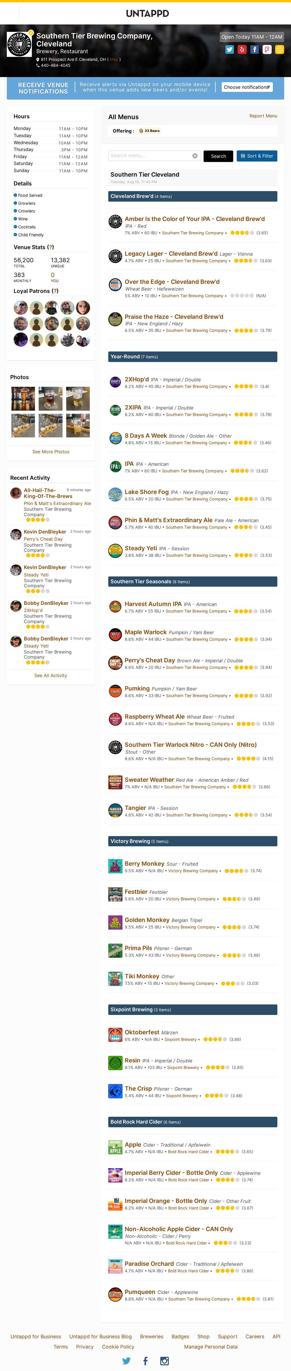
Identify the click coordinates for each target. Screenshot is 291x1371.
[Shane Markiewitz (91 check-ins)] (51, 308)
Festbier (137, 891)
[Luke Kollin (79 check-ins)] (35, 324)
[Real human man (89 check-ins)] (66, 308)
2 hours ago (80, 531)
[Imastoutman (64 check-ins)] (51, 339)
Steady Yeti (36, 575)
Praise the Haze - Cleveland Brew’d (174, 316)
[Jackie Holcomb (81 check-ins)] (82, 308)
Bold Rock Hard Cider (189, 1151)
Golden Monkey (148, 919)
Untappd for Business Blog (100, 1336)
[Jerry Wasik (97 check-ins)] (35, 308)
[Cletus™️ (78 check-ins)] (51, 324)
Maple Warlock (146, 632)
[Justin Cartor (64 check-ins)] (66, 339)
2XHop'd (33, 610)
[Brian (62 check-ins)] (82, 339)
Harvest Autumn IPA (154, 603)
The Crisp (139, 1088)
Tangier (136, 807)
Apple (134, 1144)
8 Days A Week (147, 435)
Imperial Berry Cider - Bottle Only (172, 1172)
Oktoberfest (143, 1032)
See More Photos (50, 451)
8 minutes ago (79, 490)
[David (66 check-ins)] (35, 339)
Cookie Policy (118, 1347)
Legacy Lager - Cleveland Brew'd (172, 253)
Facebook (254, 49)
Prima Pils (139, 948)
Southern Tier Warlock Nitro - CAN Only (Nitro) (191, 744)
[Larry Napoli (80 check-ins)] (20, 324)
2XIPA (134, 407)
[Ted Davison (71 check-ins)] (82, 324)
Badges (180, 1336)
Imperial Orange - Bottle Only (167, 1200)
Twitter (229, 49)
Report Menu (263, 116)
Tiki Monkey (143, 976)
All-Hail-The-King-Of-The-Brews (48, 493)
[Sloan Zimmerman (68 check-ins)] (20, 339)
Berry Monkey (145, 863)
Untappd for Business (36, 1336)
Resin (133, 1060)
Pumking (138, 688)
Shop (204, 1336)
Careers (255, 1336)
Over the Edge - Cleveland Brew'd (172, 281)
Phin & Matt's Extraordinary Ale (57, 503)
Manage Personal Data (211, 1347)
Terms (60, 1347)
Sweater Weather (150, 779)
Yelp (242, 49)
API (276, 1336)
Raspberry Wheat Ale (155, 716)
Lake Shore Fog (147, 491)
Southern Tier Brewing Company (193, 232)
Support (227, 1336)
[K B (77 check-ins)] (66, 324)
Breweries (151, 1336)
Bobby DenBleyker (46, 603)
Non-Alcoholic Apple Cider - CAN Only (179, 1229)
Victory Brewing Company (193, 870)
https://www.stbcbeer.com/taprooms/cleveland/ (279, 49)
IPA (130, 463)
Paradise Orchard (150, 1263)
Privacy (85, 1347)
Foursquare (267, 49)
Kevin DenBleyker (45, 532)
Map (114, 59)
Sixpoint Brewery (181, 1039)
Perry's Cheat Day (43, 539)
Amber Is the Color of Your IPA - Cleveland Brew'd (195, 218)
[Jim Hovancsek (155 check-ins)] (20, 308)
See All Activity (50, 675)
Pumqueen (141, 1291)
